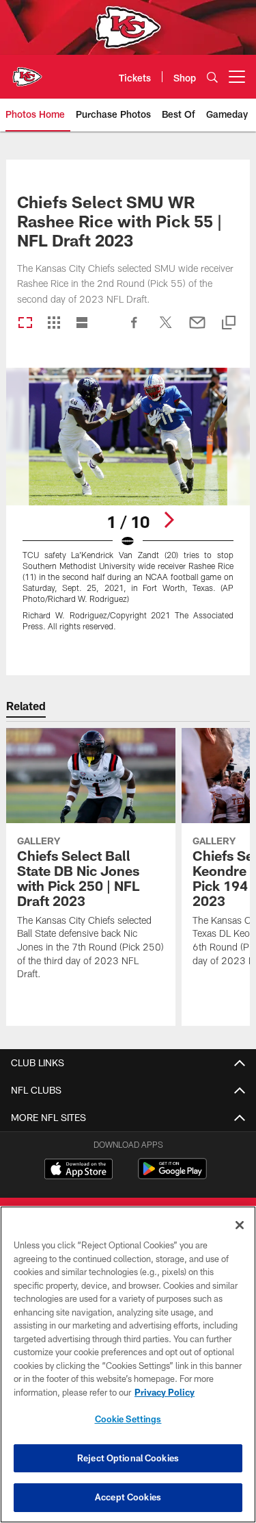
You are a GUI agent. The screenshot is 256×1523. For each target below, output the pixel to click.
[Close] (240, 1225)
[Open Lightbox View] (128, 508)
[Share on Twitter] (166, 329)
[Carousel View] (25, 323)
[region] (128, 1364)
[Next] (168, 520)
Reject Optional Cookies (128, 1457)
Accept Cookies (128, 1496)
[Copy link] (228, 323)
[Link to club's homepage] (27, 71)
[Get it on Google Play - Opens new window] (172, 1175)
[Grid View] (53, 323)
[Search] (212, 77)
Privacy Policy (164, 1392)
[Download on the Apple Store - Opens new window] (78, 1170)
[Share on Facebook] (134, 329)
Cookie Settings (128, 1418)
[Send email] (197, 329)
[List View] (82, 323)
